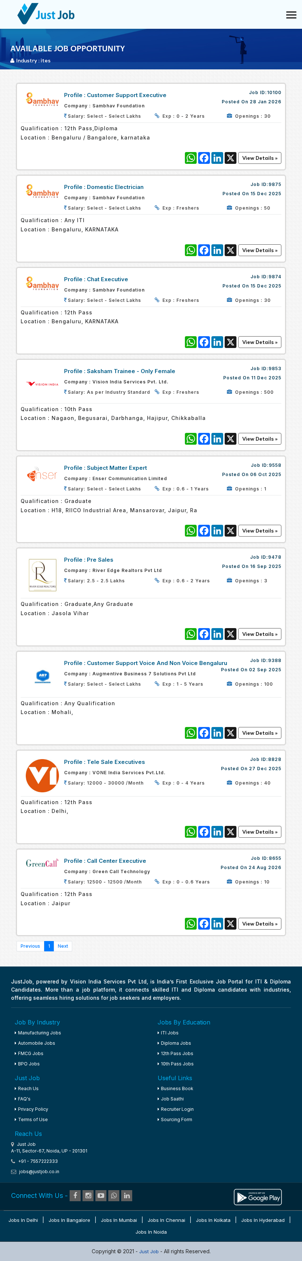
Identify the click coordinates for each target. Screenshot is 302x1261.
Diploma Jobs (176, 1043)
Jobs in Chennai (166, 1220)
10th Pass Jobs (177, 1064)
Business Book (177, 1088)
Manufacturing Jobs (39, 1033)
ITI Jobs (170, 1033)
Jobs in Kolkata (213, 1220)
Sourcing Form (176, 1119)
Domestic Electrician (115, 186)
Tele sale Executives (116, 761)
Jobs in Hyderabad (263, 1220)
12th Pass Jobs (177, 1053)
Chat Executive (107, 279)
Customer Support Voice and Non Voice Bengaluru (157, 662)
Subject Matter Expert (117, 467)
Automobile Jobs (36, 1043)
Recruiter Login (177, 1109)
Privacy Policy (33, 1109)
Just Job (149, 1251)
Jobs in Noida (151, 1232)
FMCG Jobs (30, 1053)
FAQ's (24, 1099)
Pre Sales (100, 559)
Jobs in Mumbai (119, 1220)
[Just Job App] (258, 1196)
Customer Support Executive (126, 95)
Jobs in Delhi (23, 1220)
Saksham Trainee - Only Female (131, 371)
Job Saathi (172, 1099)
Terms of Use (33, 1119)
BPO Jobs (29, 1064)
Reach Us (28, 1088)
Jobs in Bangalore (69, 1220)
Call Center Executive (116, 860)
